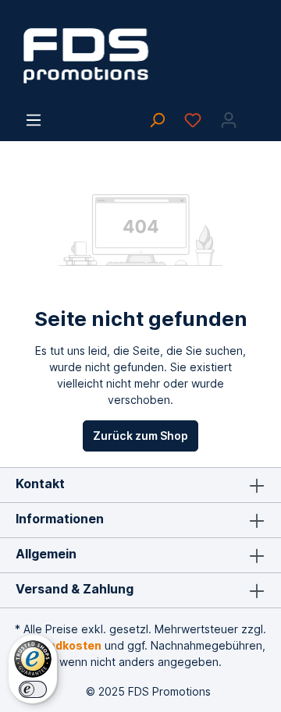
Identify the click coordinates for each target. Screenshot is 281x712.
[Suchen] (157, 120)
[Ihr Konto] (229, 120)
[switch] (33, 689)
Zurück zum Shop (140, 435)
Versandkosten (58, 645)
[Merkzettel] (193, 120)
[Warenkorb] (256, 114)
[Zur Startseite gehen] (140, 56)
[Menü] (34, 120)
